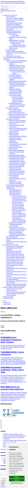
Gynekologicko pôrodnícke (16, 68)
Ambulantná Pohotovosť (10, 437)
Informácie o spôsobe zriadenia (14, 18)
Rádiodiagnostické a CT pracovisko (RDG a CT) (15, 190)
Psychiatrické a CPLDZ (15, 94)
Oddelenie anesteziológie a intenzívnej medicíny (16, 83)
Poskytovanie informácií (12, 274)
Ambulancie (9, 119)
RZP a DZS (9, 237)
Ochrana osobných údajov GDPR (12, 440)
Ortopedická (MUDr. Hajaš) (16, 158)
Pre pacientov (7, 245)
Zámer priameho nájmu (15, 46)
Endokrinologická (14, 133)
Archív (13, 35)
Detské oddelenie (14, 62)
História (8, 16)
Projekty (8, 49)
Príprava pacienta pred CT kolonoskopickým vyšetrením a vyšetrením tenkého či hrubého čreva (19, 212)
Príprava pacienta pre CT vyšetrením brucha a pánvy (19, 196)
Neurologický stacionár (15, 109)
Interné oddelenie (14, 78)
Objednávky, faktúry (14, 37)
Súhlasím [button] (17, 477)
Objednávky (15, 45)
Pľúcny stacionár (13, 114)
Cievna (11, 123)
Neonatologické (13, 81)
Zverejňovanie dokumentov (13, 31)
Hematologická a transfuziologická (13, 143)
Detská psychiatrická (14, 125)
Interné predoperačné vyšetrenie (15, 254)
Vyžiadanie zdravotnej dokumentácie (16, 284)
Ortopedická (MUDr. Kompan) (17, 161)
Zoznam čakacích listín (12, 265)
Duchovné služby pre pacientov (14, 260)
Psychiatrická (12, 174)
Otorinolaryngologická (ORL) (16, 164)
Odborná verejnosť (8, 287)
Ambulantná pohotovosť (13, 241)
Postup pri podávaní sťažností (14, 278)
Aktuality (5, 296)
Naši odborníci (10, 23)
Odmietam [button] (16, 480)
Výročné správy (10, 26)
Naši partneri (9, 56)
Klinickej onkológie (14, 152)
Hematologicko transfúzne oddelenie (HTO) (16, 228)
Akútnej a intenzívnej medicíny (17, 120)
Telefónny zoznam (8, 434)
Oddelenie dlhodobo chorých (17, 65)
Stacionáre (9, 108)
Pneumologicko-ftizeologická (17, 171)
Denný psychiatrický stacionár (17, 116)
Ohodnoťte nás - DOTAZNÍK (13, 281)
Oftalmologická (13, 156)
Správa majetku (10, 51)
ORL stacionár (13, 112)
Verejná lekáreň (10, 246)
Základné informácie (11, 248)
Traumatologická (13, 175)
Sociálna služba (10, 263)
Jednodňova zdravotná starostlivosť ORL (15, 104)
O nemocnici (6, 15)
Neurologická (12, 155)
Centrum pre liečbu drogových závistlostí (17, 97)
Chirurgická (12, 147)
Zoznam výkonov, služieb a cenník (15, 257)
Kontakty (5, 298)
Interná (11, 149)
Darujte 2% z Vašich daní (13, 53)
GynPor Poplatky (16, 71)
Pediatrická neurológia (15, 182)
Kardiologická (13, 150)
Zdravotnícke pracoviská (10, 57)
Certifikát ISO (9, 24)
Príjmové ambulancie (15, 178)
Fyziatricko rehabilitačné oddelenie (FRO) (15, 232)
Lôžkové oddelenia (11, 60)
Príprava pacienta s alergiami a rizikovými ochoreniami (18, 203)
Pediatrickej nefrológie (15, 167)
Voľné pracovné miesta (12, 289)
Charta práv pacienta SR (12, 271)
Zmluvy (11, 34)
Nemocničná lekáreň (11, 238)
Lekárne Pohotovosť (8, 435)
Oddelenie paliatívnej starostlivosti (15, 89)
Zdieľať (2, 327)
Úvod (4, 301)
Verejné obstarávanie (12, 27)
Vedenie (8, 21)
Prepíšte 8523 (4, 482)
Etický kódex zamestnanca (13, 268)
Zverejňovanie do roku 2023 (16, 40)
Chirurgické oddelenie (15, 75)
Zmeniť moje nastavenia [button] (17, 483)
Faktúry (14, 43)
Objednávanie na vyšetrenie (13, 251)
